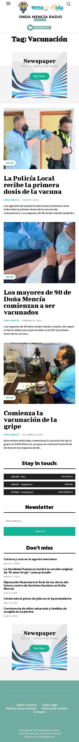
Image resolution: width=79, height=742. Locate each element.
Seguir (69, 484)
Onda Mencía (11, 200)
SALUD (10, 163)
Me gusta (67, 476)
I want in (39, 531)
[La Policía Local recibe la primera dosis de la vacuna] (39, 138)
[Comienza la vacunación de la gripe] (39, 373)
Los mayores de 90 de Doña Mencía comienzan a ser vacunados (37, 302)
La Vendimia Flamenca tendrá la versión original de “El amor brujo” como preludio (38, 571)
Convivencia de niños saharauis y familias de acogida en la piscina (35, 610)
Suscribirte (65, 491)
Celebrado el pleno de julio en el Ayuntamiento (37, 598)
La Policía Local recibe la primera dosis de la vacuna (33, 184)
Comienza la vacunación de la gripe (30, 419)
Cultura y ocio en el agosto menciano (30, 559)
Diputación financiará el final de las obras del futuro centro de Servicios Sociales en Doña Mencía (36, 585)
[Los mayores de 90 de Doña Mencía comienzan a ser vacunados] (39, 252)
